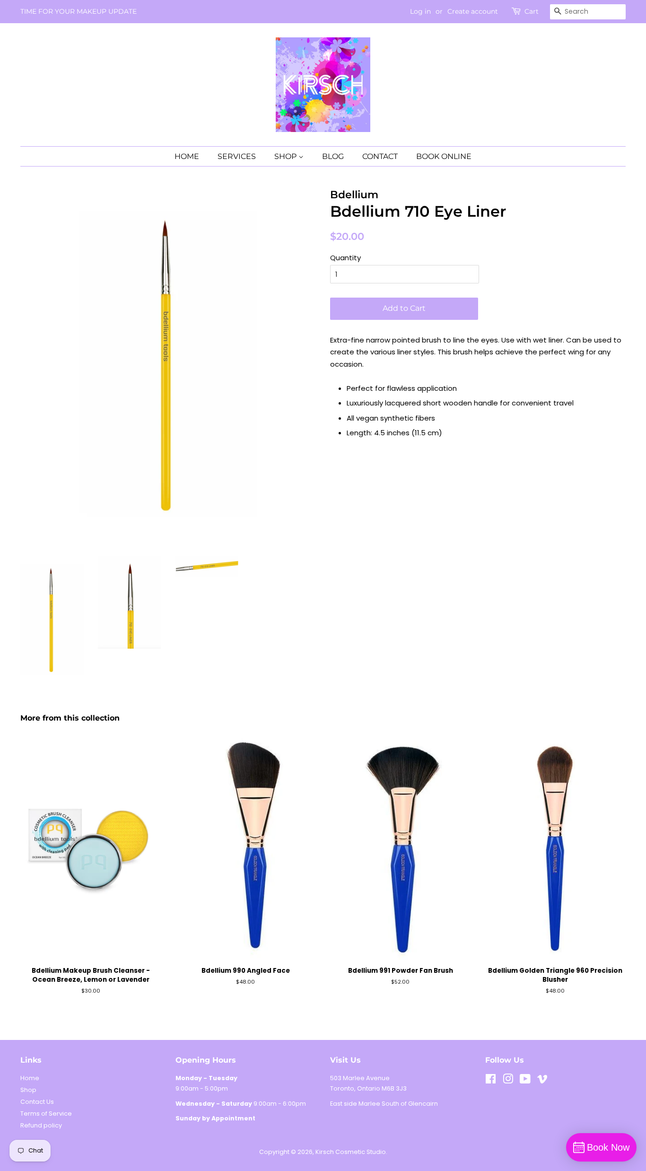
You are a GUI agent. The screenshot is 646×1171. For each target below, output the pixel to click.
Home (29, 1078)
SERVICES (237, 156)
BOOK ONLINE (443, 156)
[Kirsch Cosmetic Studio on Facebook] (490, 1081)
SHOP (286, 156)
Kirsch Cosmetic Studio (350, 1152)
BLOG (333, 156)
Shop (28, 1090)
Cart (531, 11)
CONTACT (380, 156)
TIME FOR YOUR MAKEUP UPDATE (78, 11)
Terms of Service (46, 1113)
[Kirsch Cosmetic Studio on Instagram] (508, 1081)
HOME (187, 156)
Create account (472, 11)
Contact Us (37, 1102)
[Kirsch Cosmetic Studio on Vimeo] (542, 1081)
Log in (420, 11)
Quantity (345, 258)
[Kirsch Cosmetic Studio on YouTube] (525, 1081)
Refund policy (41, 1125)
